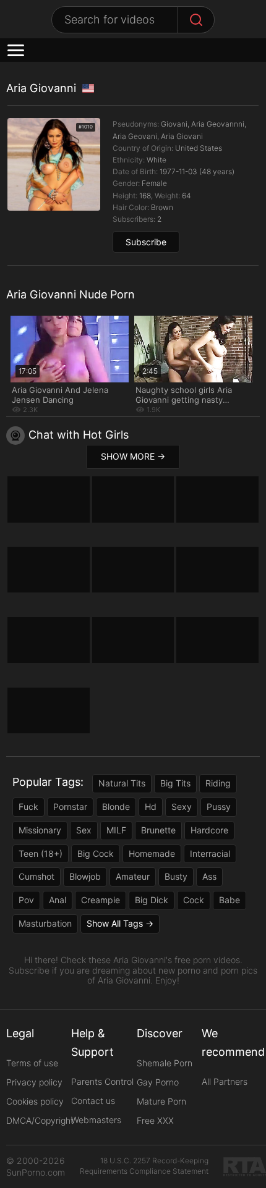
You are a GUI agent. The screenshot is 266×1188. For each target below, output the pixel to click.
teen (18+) (40, 853)
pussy (219, 806)
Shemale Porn (164, 1063)
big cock (95, 853)
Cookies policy (35, 1101)
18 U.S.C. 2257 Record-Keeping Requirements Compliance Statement (144, 1166)
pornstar (70, 806)
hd (151, 806)
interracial (210, 853)
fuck (28, 806)
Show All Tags (115, 923)
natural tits (121, 783)
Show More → (133, 456)
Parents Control (102, 1081)
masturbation (45, 923)
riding (218, 783)
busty (176, 876)
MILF (116, 830)
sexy (181, 806)
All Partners (224, 1081)
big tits (175, 783)
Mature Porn (161, 1101)
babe (229, 900)
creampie (100, 900)
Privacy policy (34, 1082)
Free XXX (155, 1120)
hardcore (209, 830)
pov (26, 900)
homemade (152, 853)
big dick (151, 900)
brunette (158, 830)
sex (84, 830)
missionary (40, 830)
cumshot (36, 876)
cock (193, 900)
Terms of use (32, 1063)
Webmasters (96, 1119)
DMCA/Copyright (40, 1120)
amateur (133, 876)
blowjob (85, 876)
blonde (116, 806)
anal (57, 900)
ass (209, 876)
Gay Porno (158, 1082)
